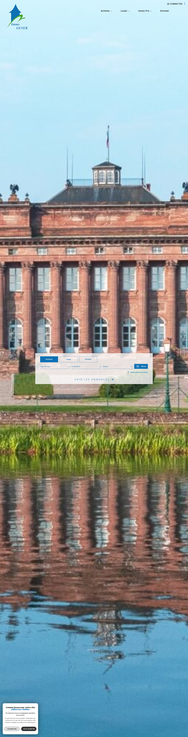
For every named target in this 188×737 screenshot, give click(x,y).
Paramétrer (12, 729)
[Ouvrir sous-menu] (111, 11)
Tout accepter (29, 729)
